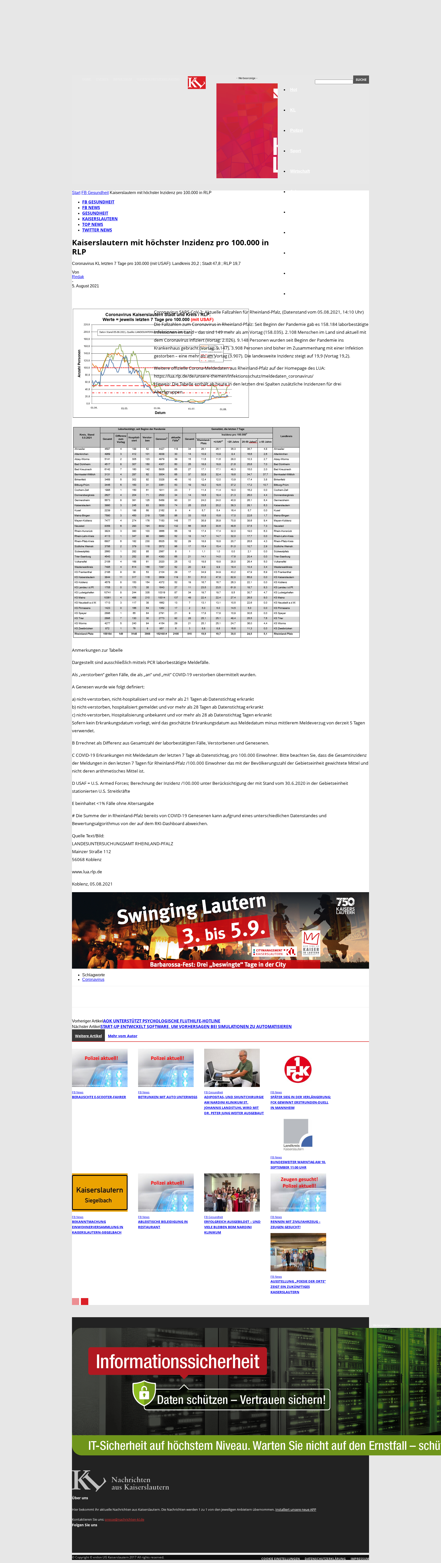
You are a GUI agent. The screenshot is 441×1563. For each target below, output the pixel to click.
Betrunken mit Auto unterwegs (167, 1097)
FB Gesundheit (95, 192)
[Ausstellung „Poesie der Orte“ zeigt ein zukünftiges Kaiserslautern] (298, 1270)
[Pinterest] (117, 293)
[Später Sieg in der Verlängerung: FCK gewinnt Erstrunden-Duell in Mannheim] (298, 1085)
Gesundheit (301, 253)
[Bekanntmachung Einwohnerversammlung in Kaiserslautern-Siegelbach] (100, 1210)
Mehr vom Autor (122, 1035)
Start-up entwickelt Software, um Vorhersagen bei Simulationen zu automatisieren (196, 1026)
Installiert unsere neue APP (295, 1509)
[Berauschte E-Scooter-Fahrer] (100, 1085)
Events (102, 79)
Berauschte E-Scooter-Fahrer (99, 1097)
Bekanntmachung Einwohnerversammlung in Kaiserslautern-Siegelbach (97, 1227)
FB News (91, 207)
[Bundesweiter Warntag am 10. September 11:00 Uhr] (298, 1150)
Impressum (122, 79)
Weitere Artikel (88, 1035)
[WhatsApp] (135, 293)
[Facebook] (80, 293)
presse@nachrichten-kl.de (124, 1519)
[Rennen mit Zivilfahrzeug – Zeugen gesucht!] (298, 1210)
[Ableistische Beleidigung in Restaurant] (166, 1210)
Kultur (296, 273)
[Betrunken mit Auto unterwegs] (166, 1085)
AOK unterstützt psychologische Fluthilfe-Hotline (161, 1021)
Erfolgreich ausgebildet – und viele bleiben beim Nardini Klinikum (232, 1227)
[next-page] (84, 1301)
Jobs (295, 191)
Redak (78, 277)
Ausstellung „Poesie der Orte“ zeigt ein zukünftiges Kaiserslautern (298, 1286)
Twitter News (97, 230)
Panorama (300, 293)
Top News (92, 224)
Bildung (297, 212)
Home (86, 79)
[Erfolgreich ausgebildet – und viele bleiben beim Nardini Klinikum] (232, 1210)
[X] (98, 293)
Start (76, 192)
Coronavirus (93, 979)
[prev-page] (75, 1301)
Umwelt (297, 232)
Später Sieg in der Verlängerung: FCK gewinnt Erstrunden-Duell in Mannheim (301, 1102)
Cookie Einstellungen (280, 1559)
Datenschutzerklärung (158, 79)
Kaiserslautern (100, 219)
